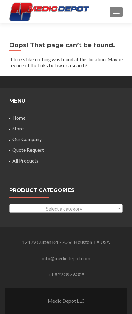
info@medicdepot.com (66, 258)
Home (18, 118)
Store (18, 128)
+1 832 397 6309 (66, 274)
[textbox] (66, 208)
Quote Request (28, 150)
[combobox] (66, 208)
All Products (25, 160)
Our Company (27, 139)
